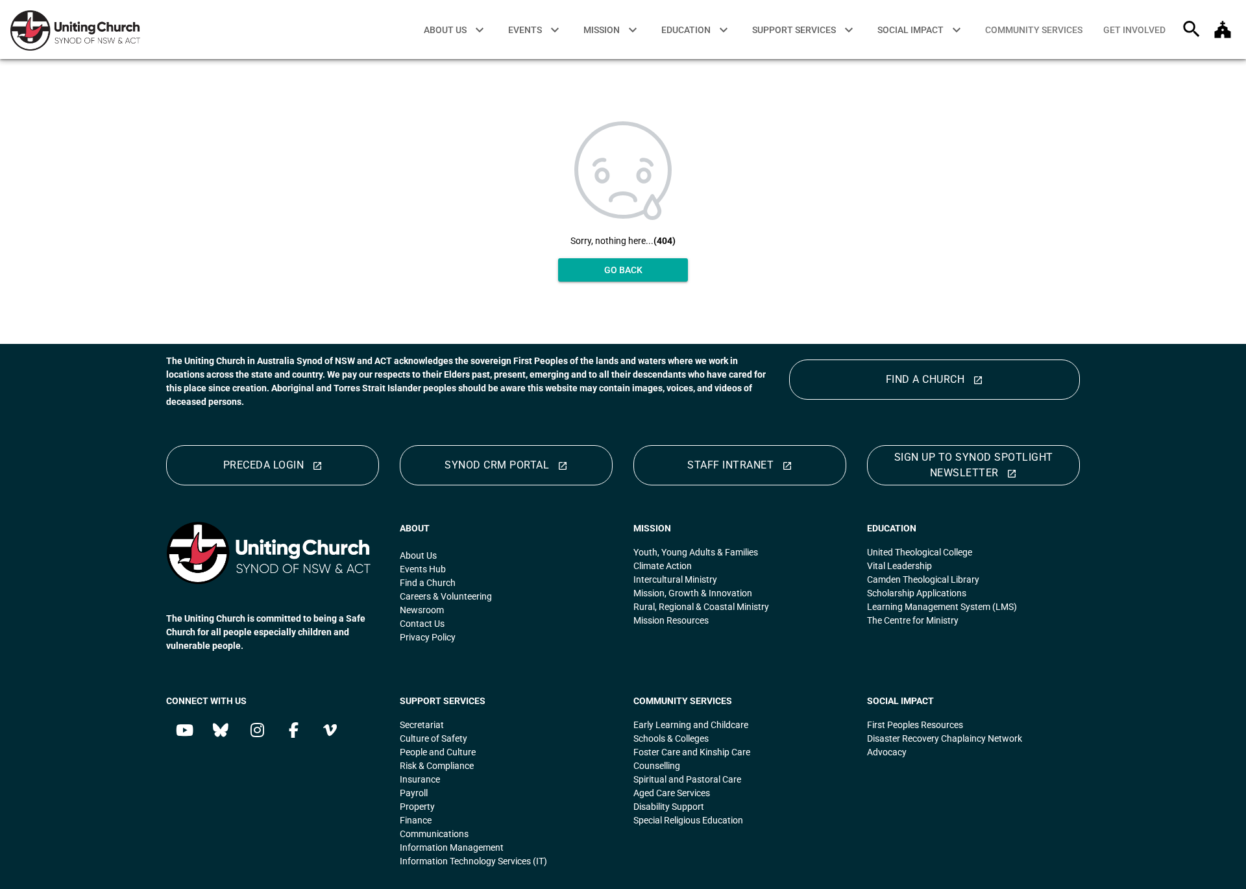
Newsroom (422, 610)
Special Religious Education (688, 820)
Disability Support (668, 806)
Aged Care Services (671, 793)
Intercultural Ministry (675, 579)
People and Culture (439, 752)
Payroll (415, 793)
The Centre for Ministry (913, 620)
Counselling (656, 766)
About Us (418, 555)
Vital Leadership (899, 566)
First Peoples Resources (916, 725)
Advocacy (888, 752)
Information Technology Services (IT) (473, 861)
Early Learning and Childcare (690, 725)
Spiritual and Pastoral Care (687, 779)
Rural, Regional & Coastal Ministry (702, 607)
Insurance (421, 779)
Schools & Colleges (671, 738)
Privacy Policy (428, 637)
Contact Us (422, 623)
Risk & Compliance (438, 766)
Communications (434, 834)
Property (418, 806)
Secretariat (423, 725)
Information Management (452, 847)
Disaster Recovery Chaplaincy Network (944, 738)
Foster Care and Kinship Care (691, 752)
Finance (417, 820)
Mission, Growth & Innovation (692, 593)
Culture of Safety (433, 738)
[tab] (1034, 29)
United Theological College (920, 552)
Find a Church (428, 583)
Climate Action (662, 566)
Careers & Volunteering (446, 596)
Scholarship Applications (916, 593)
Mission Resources (671, 620)
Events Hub (423, 569)
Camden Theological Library (925, 579)
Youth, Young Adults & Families (695, 552)
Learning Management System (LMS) (942, 607)
